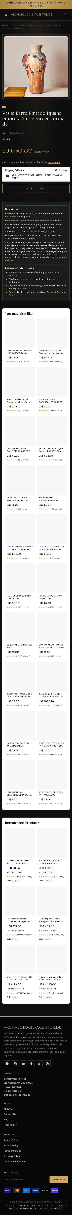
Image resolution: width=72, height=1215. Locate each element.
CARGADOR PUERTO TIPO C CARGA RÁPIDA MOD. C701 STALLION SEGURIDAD (52, 548)
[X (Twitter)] (39, 1063)
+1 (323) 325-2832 (12, 1086)
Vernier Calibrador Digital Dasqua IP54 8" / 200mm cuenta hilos (51, 450)
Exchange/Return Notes (19, 267)
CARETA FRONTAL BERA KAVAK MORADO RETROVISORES (18, 745)
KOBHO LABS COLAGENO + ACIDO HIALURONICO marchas (20, 862)
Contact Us (10, 1114)
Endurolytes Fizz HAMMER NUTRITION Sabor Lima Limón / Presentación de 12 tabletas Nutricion (20, 978)
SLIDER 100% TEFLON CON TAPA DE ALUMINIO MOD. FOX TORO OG (51, 745)
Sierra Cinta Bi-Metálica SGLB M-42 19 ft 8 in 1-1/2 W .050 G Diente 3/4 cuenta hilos (51, 695)
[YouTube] (23, 1063)
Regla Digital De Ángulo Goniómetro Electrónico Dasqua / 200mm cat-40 (19, 401)
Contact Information (15, 1161)
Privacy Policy (11, 1145)
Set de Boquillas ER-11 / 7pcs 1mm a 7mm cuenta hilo (50, 352)
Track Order (10, 1124)
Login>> (16, 880)
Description (12, 209)
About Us (9, 1108)
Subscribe (59, 1179)
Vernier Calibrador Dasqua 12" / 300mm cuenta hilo (20, 548)
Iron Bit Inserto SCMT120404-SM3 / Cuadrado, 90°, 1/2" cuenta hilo (51, 499)
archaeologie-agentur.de (31, 14)
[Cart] (66, 14)
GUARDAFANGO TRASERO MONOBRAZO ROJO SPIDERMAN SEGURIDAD (19, 352)
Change (63, 170)
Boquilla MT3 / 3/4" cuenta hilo (19, 646)
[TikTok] (31, 1063)
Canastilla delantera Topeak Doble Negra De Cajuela (18, 920)
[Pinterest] (47, 1063)
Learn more (54, 162)
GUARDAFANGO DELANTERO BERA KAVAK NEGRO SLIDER (19, 794)
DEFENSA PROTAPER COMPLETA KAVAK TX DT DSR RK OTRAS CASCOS (18, 450)
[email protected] (17, 288)
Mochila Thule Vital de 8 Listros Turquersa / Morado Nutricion (50, 862)
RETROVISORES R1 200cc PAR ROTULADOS (51, 793)
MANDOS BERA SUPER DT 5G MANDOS (19, 597)
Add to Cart (36, 188)
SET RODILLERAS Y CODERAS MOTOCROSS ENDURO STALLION (50, 401)
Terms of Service (12, 1150)
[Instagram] (15, 1063)
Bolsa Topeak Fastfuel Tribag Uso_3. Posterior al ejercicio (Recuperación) (51, 920)
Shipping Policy (12, 1156)
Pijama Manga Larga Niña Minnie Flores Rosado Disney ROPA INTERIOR (51, 978)
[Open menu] (6, 14)
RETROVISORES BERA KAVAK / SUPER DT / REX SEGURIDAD (18, 499)
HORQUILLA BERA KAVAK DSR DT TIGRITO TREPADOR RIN (50, 597)
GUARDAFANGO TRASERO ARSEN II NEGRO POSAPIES (51, 646)
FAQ (6, 1119)
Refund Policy (11, 1140)
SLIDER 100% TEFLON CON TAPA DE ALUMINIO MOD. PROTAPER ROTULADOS (19, 695)
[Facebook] (7, 1063)
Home (5, 25)
